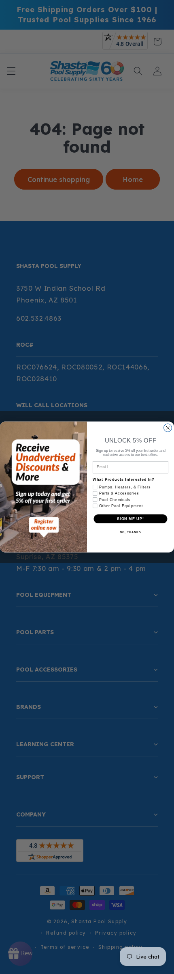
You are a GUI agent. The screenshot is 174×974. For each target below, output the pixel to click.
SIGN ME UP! (130, 518)
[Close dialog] (168, 428)
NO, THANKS (130, 532)
